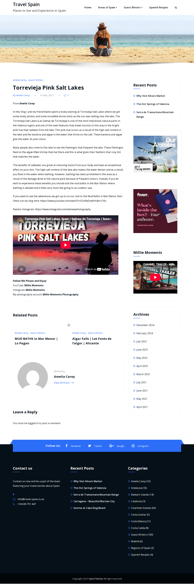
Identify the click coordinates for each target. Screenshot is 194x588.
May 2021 (141, 398)
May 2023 (141, 358)
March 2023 (143, 374)
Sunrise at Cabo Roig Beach (89, 508)
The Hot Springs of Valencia (152, 104)
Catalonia (136, 501)
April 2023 (142, 366)
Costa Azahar (138, 514)
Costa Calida (138, 528)
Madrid (135, 541)
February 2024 (144, 333)
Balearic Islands (83, 332)
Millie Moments (33, 285)
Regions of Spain (140, 548)
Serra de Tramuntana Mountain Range (96, 494)
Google (120, 445)
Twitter (98, 445)
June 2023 (142, 349)
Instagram (143, 445)
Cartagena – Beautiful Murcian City (94, 501)
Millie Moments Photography (60, 294)
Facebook (76, 445)
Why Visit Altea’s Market (150, 95)
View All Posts (62, 382)
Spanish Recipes (158, 7)
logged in (33, 423)
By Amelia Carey (21, 95)
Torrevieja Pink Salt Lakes (48, 87)
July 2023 (141, 341)
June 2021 (142, 390)
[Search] (176, 10)
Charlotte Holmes (102, 332)
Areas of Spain (106, 7)
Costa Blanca (138, 521)
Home (87, 7)
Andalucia (136, 488)
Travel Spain (26, 4)
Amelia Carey (19, 79)
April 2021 (142, 407)
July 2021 (141, 382)
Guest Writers (132, 7)
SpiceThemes (96, 578)
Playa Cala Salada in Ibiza (95, 343)
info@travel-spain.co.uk (30, 499)
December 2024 (145, 325)
